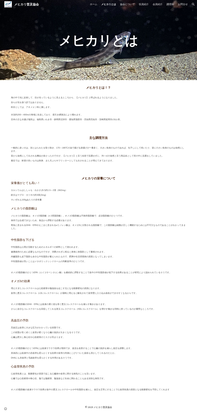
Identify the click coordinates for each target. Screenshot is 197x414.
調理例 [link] (170, 4)
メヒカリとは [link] (108, 4)
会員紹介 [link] (158, 4)
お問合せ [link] (183, 4)
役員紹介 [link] (144, 4)
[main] (98, 40)
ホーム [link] (93, 4)
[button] (193, 4)
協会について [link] (127, 4)
